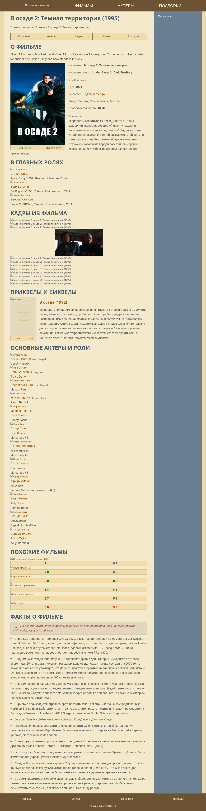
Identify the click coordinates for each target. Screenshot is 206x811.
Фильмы (27, 798)
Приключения (99, 101)
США (84, 79)
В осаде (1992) (53, 302)
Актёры (76, 798)
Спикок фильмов (21, 27)
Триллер (115, 101)
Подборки (127, 798)
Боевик (40, 27)
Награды (178, 798)
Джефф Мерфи (94, 94)
